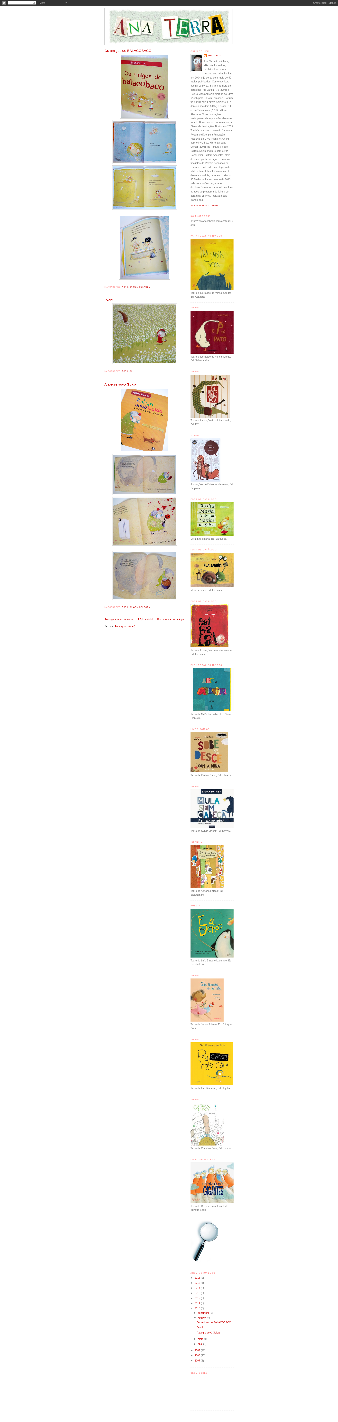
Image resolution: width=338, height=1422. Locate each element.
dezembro (204, 1312)
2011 (198, 1303)
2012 (198, 1298)
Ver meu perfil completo (207, 205)
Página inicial (145, 619)
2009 (198, 1350)
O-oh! (108, 300)
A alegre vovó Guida (120, 384)
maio (201, 1338)
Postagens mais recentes (118, 619)
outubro (202, 1317)
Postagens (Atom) (125, 626)
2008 (198, 1355)
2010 (198, 1308)
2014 (198, 1287)
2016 (198, 1277)
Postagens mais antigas (171, 619)
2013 (198, 1293)
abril (200, 1343)
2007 (198, 1360)
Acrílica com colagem (136, 287)
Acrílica (127, 371)
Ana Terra (214, 56)
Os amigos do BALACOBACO (127, 51)
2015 (198, 1282)
